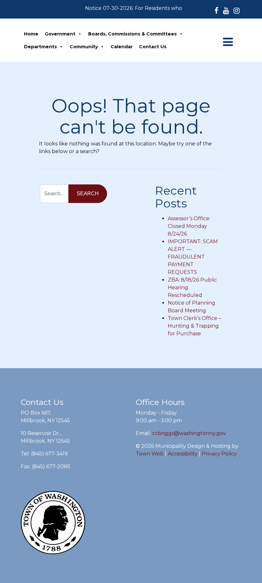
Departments (40, 47)
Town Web (150, 454)
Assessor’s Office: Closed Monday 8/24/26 (189, 226)
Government (60, 34)
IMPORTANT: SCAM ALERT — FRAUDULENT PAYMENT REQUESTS (193, 256)
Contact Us (152, 47)
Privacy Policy (219, 454)
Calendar (122, 47)
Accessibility (182, 454)
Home (31, 34)
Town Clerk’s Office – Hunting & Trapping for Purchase (194, 326)
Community (84, 47)
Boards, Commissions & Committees (132, 34)
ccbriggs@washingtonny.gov (189, 433)
